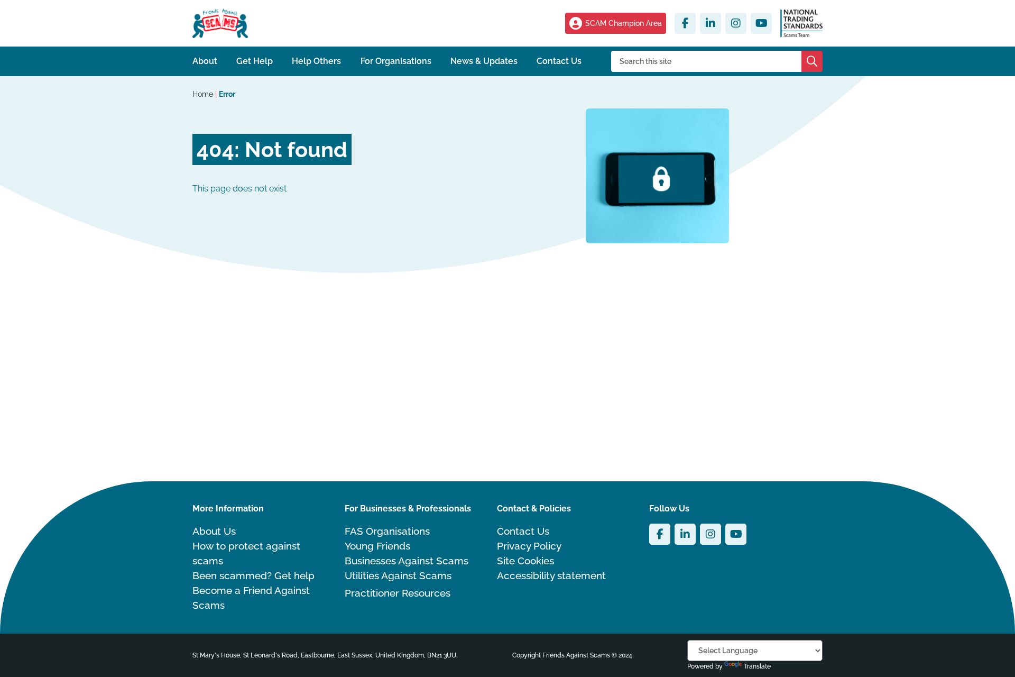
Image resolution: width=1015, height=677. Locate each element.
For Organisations (396, 61)
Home (203, 94)
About (204, 61)
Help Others (316, 61)
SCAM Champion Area (623, 23)
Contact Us (559, 61)
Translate (757, 666)
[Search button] (812, 61)
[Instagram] (735, 23)
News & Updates (484, 61)
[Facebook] (685, 23)
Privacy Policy (529, 546)
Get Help (254, 61)
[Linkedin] (710, 23)
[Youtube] (761, 23)
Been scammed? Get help (253, 575)
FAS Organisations (387, 531)
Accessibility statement (551, 575)
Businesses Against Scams (406, 560)
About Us (214, 531)
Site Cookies (525, 560)
